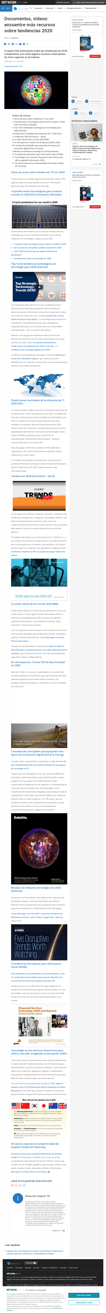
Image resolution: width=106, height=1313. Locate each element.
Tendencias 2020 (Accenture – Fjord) (30, 136)
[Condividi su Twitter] (9, 44)
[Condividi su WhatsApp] (27, 44)
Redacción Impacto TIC (13, 66)
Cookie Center (73, 1268)
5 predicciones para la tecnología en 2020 (32, 258)
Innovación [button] (49, 8)
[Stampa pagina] (24, 44)
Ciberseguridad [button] (90, 8)
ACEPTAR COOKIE (84, 1295)
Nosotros (10, 1268)
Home (6, 38)
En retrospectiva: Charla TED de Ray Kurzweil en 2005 (37, 142)
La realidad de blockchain (44, 342)
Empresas (15, 38)
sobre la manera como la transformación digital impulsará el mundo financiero (38, 1087)
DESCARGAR (95, 56)
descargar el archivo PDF (28, 913)
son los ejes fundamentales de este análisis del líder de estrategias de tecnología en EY (38, 765)
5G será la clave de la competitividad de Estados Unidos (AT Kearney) (39, 164)
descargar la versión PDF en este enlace (29, 1171)
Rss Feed (36, 1268)
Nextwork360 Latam (13, 1277)
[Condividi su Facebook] (5, 44)
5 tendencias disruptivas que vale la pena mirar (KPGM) (39, 154)
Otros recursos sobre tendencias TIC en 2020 (33, 119)
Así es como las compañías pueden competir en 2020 (37, 247)
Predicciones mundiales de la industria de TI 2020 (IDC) (38, 133)
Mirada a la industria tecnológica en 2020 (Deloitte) (36, 151)
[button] (6, 8)
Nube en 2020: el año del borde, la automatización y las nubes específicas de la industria (39, 650)
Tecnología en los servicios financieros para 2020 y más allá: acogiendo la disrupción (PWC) (39, 158)
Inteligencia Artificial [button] (74, 8)
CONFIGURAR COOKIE (83, 1302)
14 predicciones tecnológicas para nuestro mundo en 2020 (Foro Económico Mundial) (39, 123)
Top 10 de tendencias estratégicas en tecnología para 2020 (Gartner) (37, 129)
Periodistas (19, 1268)
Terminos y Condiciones (49, 1268)
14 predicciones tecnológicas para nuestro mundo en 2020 (40, 244)
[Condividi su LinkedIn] (12, 44)
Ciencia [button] (60, 8)
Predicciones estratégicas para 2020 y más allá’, (33, 346)
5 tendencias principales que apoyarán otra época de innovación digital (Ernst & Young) (37, 147)
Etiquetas (28, 1268)
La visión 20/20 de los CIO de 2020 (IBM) (31, 139)
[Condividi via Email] (20, 44)
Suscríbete (29, 1263)
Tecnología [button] (38, 8)
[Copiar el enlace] (16, 44)
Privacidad (63, 1268)
